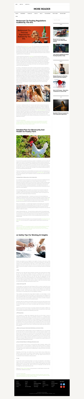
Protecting (37, 228)
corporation (41, 121)
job (37, 375)
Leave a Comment (30, 24)
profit (32, 228)
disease (40, 226)
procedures (18, 228)
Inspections (35, 375)
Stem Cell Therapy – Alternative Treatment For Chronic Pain (60, 91)
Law (43, 386)
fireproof (31, 375)
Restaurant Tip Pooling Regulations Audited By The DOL (31, 21)
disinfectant (44, 226)
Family (17, 386)
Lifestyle (52, 381)
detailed (37, 226)
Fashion (44, 381)
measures (38, 227)
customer (17, 122)
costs (44, 121)
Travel (52, 386)
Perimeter (44, 227)
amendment (28, 121)
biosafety (32, 226)
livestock (32, 227)
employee (20, 375)
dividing (32, 122)
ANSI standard (27, 374)
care (35, 226)
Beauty (17, 381)
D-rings (45, 374)
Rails (27, 376)
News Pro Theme (38, 393)
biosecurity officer (40, 172)
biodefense (29, 226)
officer (41, 227)
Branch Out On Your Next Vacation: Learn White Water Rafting (60, 40)
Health (21, 225)
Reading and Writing (37, 383)
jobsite (40, 375)
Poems (35, 381)
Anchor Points (23, 374)
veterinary (21, 229)
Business (17, 383)
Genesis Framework (45, 393)
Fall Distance (27, 375)
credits (46, 121)
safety (43, 228)
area (26, 226)
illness (23, 227)
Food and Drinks (22, 120)
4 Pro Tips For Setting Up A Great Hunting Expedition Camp (61, 55)
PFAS (20, 376)
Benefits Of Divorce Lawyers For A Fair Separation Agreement (60, 113)
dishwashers (29, 122)
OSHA (42, 375)
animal (24, 226)
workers (30, 229)
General (26, 381)
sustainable (46, 228)
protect (34, 228)
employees (45, 122)
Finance (44, 383)
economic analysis (40, 122)
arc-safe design (32, 374)
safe (28, 376)
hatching (20, 227)
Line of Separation (28, 227)
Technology (36, 386)
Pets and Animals (54, 383)
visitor (25, 229)
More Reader (42, 9)
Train (33, 376)
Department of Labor (27, 46)
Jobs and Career (22, 373)
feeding (17, 227)
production (22, 228)
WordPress (50, 393)
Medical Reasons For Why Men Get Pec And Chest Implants (60, 77)
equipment (47, 226)
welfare (27, 229)
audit (31, 121)
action (22, 226)
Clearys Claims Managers (25, 368)
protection (24, 376)
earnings (35, 122)
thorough (18, 229)
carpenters (37, 374)
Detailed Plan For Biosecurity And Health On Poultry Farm (30, 131)
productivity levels (27, 228)
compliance (41, 374)
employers (31, 56)
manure (35, 227)
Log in (54, 393)
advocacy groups (23, 121)
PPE (21, 376)
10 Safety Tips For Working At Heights (32, 235)
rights (41, 228)
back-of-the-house (35, 121)
